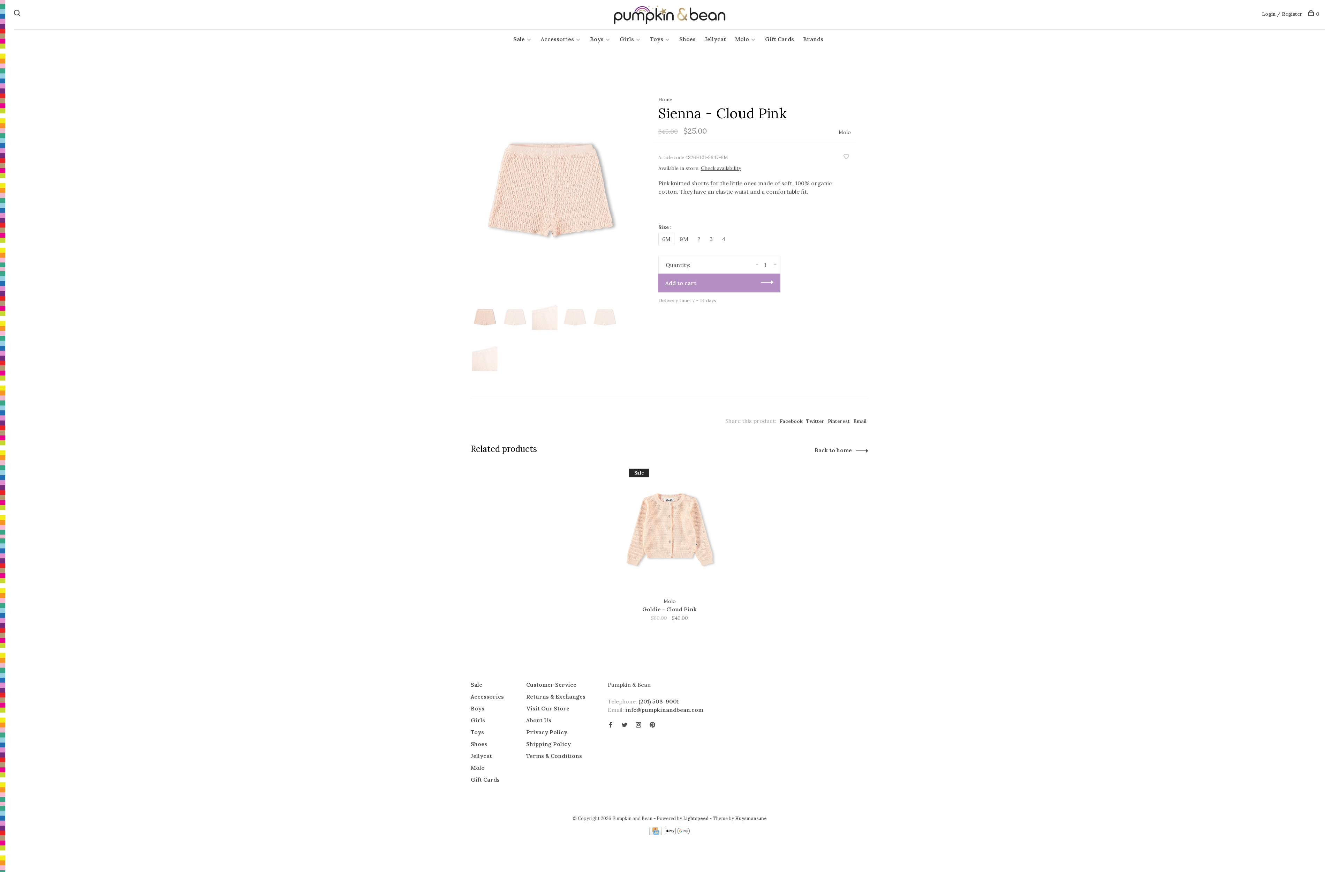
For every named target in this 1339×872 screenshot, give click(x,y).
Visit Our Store (547, 708)
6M (666, 239)
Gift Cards (779, 39)
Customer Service (551, 684)
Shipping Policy (548, 743)
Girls (627, 39)
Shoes (687, 39)
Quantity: (678, 264)
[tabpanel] (550, 190)
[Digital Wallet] (677, 832)
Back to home (833, 450)
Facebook (791, 421)
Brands (813, 39)
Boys (597, 39)
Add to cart (680, 283)
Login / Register (1282, 14)
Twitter (815, 421)
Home (665, 99)
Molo (742, 39)
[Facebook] (610, 725)
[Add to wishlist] (846, 157)
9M (684, 239)
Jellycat (715, 39)
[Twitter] (624, 725)
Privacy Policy (546, 732)
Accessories (557, 39)
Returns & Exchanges (555, 696)
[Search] (18, 14)
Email (860, 421)
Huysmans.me (751, 818)
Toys (656, 39)
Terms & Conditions (554, 755)
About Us (538, 720)
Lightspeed (696, 818)
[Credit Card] (656, 832)
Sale (519, 39)
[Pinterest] (652, 725)
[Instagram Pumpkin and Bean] (638, 725)
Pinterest (839, 421)
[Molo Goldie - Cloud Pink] (670, 529)
